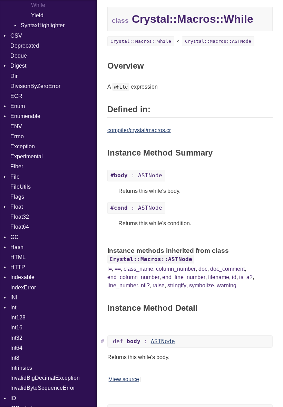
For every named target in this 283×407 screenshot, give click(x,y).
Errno (17, 136)
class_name (138, 269)
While (38, 5)
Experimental (26, 156)
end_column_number (133, 277)
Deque (18, 56)
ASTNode (163, 341)
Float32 (19, 217)
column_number (176, 269)
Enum (17, 106)
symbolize (201, 285)
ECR (16, 96)
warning (226, 285)
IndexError (23, 287)
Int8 (14, 358)
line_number (122, 285)
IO (13, 398)
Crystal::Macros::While (140, 41)
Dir (14, 76)
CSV (16, 36)
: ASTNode (136, 175)
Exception (22, 146)
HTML (18, 257)
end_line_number (183, 277)
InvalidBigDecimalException (45, 378)
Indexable (22, 277)
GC (14, 237)
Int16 (16, 327)
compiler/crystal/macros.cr (139, 130)
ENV (16, 126)
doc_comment (227, 269)
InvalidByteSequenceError (42, 388)
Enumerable (25, 116)
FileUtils (20, 187)
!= (109, 269)
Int (13, 307)
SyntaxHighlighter (43, 25)
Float (16, 207)
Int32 (16, 338)
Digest (18, 66)
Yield (37, 15)
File (15, 177)
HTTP (17, 267)
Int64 (16, 348)
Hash (16, 247)
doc (202, 269)
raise (159, 285)
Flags (17, 197)
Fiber (16, 166)
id (234, 277)
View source (124, 379)
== (118, 269)
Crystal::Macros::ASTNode (218, 41)
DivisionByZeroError (35, 86)
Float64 (19, 227)
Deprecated (24, 46)
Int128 (18, 317)
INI (13, 297)
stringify (176, 285)
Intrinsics (21, 368)
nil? (145, 285)
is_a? (246, 277)
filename (218, 277)
